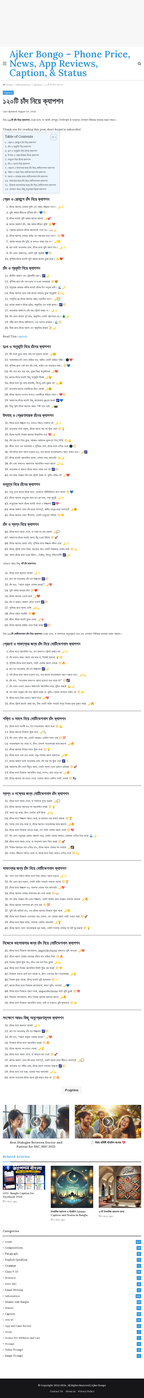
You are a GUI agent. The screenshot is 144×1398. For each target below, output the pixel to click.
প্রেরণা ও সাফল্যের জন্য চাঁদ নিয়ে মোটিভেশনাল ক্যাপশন (31, 167)
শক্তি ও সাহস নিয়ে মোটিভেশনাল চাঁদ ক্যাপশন (27, 172)
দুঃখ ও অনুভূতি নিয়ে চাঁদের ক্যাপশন (22, 150)
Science (10, 1278)
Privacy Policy (86, 1391)
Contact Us (56, 1391)
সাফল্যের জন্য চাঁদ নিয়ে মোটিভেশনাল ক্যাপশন (28, 180)
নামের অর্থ (9, 1319)
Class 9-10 (11, 1271)
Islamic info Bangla (17, 1302)
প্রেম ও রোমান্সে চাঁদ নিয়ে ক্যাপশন (22, 142)
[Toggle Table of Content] (51, 137)
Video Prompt (14, 1349)
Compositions (14, 1247)
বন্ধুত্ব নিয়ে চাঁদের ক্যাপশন (19, 159)
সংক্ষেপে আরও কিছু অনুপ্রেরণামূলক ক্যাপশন (27, 189)
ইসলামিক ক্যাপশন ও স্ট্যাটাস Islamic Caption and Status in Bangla (69, 1213)
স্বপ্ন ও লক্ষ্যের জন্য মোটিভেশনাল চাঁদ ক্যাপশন (28, 176)
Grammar (10, 1265)
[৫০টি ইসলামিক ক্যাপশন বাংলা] (120, 1187)
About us (70, 1391)
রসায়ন (10, 1284)
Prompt (9, 1343)
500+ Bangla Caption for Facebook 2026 (18, 1195)
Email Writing (14, 1290)
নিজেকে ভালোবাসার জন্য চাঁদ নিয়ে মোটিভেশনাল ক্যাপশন (32, 184)
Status (9, 1308)
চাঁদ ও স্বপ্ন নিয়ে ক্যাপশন (19, 163)
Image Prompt (14, 1355)
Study (8, 1241)
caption (22, 336)
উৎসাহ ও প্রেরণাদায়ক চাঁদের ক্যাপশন (23, 155)
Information (22, 84)
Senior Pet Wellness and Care (22, 1337)
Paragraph (11, 1253)
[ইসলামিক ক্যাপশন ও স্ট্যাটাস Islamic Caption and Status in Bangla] (72, 1187)
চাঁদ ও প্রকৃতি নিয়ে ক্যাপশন (19, 146)
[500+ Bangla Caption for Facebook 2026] (24, 1177)
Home (9, 84)
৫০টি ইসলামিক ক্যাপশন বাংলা (111, 1211)
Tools (8, 1331)
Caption (37, 84)
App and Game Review (18, 1325)
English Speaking (16, 1259)
